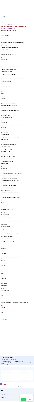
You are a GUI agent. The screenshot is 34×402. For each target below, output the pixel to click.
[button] (32, 23)
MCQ (6, 319)
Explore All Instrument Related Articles (23, 375)
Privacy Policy (10, 397)
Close (30, 399)
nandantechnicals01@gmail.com (6, 364)
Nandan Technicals (6, 393)
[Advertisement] (17, 347)
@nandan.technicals (7, 394)
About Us (2, 397)
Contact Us (5, 397)
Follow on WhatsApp (23, 399)
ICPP (3, 319)
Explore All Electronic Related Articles (7, 375)
